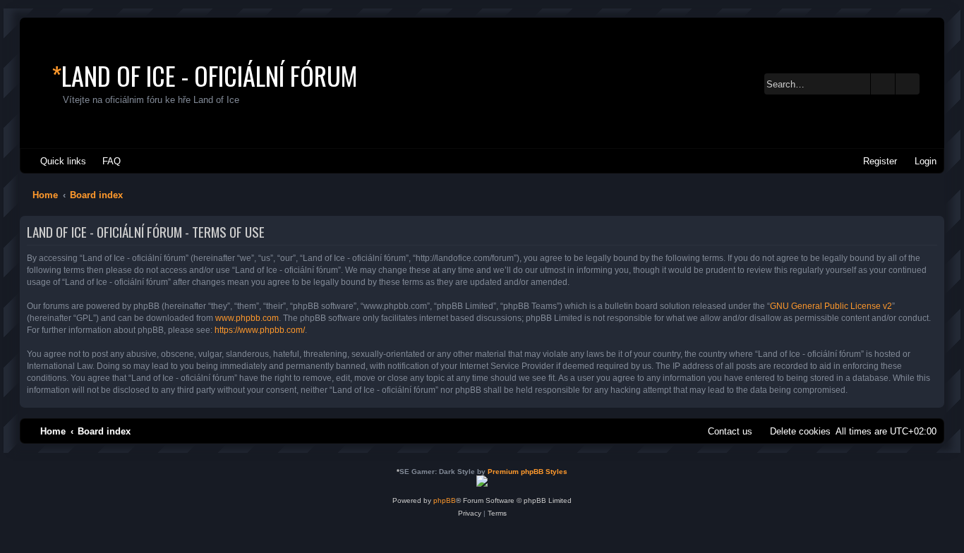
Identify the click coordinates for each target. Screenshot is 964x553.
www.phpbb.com (247, 318)
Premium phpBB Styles (527, 471)
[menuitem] (105, 161)
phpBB (444, 500)
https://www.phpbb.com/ (260, 330)
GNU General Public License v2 (831, 306)
